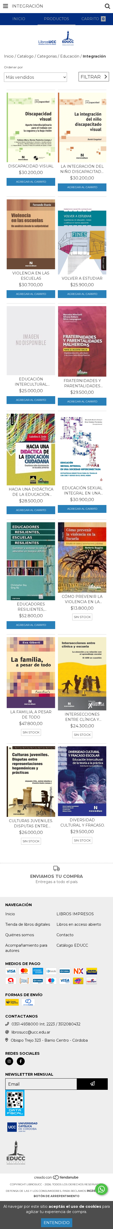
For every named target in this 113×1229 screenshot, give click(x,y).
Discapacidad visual (31, 166)
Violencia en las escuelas (30, 276)
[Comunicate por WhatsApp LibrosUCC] (101, 1189)
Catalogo (25, 56)
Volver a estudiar (82, 278)
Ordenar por (13, 67)
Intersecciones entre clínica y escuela (82, 717)
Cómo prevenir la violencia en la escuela (82, 599)
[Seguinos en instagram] (9, 1061)
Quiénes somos (19, 935)
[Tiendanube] (57, 1179)
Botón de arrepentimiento (56, 1196)
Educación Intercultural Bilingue (31, 382)
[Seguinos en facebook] (21, 1061)
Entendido (57, 1222)
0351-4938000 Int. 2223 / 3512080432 (46, 1024)
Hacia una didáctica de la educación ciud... (31, 492)
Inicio (9, 56)
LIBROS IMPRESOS (75, 914)
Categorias (47, 56)
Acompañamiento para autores (26, 948)
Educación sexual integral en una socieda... (82, 491)
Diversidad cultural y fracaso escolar (82, 823)
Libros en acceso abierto (78, 924)
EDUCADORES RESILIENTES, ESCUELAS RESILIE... (31, 607)
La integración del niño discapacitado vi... (82, 169)
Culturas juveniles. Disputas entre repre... (31, 823)
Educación (69, 56)
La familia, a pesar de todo (31, 715)
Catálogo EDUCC (72, 945)
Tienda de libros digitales (27, 924)
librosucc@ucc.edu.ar (31, 1032)
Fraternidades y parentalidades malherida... (82, 383)
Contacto (65, 935)
